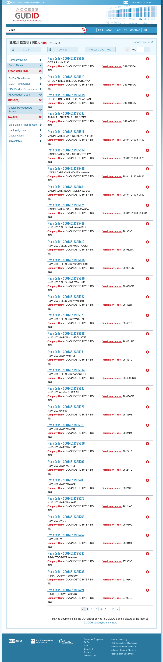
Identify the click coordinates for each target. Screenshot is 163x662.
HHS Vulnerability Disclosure (124, 642)
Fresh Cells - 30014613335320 (66, 407)
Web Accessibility (119, 639)
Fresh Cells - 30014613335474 (65, 205)
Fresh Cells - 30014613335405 (66, 260)
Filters (25, 49)
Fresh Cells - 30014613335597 (65, 113)
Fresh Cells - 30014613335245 (66, 553)
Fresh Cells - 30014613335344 (66, 370)
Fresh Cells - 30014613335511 (65, 132)
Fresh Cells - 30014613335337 (65, 388)
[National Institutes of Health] (10, 2)
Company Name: (56, 66)
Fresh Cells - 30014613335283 (66, 480)
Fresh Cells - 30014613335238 (66, 572)
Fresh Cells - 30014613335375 (65, 315)
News (118, 30)
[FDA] (126, 2)
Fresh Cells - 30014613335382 (66, 297)
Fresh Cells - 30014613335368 (66, 334)
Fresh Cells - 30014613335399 (66, 278)
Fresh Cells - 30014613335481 (65, 187)
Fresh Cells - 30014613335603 (66, 95)
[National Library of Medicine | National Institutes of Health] (15, 642)
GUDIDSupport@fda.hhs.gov (100, 622)
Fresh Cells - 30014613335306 (66, 443)
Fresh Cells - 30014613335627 (65, 59)
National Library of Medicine (28, 2)
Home (100, 30)
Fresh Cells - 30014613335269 (66, 517)
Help (145, 30)
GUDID (27, 14)
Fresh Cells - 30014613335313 (65, 425)
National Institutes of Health (123, 646)
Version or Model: (112, 66)
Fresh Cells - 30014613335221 (65, 590)
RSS (86, 645)
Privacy (87, 652)
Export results (141, 42)
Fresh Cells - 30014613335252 (65, 535)
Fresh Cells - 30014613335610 (65, 77)
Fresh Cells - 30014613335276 (65, 499)
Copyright (88, 648)
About (109, 30)
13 (113, 609)
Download (135, 30)
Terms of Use (90, 655)
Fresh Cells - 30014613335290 (66, 462)
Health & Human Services (123, 653)
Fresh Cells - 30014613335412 (65, 242)
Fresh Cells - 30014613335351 (65, 352)
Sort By (63, 49)
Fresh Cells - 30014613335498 (66, 169)
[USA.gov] (68, 642)
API (125, 30)
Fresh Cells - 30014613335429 (66, 223)
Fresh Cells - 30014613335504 (66, 150)
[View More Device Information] (147, 58)
